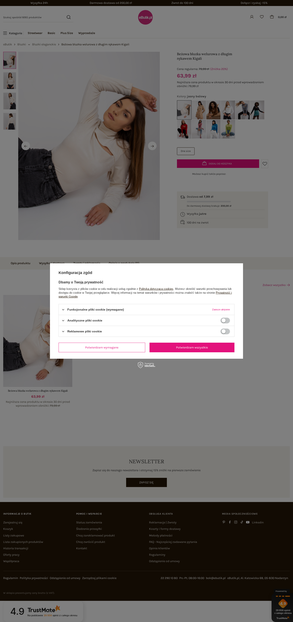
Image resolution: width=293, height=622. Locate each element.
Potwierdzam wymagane (101, 347)
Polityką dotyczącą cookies (156, 288)
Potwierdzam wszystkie (192, 347)
